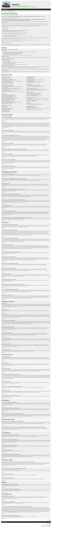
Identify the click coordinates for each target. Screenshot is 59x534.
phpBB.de (23, 196)
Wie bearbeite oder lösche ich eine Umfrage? (8, 98)
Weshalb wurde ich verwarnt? (6, 100)
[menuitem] (4, 9)
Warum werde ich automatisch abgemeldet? (8, 82)
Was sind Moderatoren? (30, 78)
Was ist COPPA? (4, 78)
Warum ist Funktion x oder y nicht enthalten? (32, 107)
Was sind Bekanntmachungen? (6, 109)
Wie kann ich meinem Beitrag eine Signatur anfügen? (9, 96)
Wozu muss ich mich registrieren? (6, 77)
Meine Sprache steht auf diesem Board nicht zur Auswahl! (9, 88)
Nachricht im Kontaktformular (19, 41)
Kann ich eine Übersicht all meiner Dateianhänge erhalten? (34, 104)
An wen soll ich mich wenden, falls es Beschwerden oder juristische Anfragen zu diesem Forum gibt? (38, 109)
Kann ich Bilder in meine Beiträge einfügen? (7, 108)
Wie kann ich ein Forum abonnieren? (31, 100)
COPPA (49, 136)
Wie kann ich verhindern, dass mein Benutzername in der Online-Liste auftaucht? (12, 86)
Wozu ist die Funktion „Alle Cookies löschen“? (8, 83)
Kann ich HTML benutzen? (5, 106)
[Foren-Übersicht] (6, 4)
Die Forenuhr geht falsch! (5, 87)
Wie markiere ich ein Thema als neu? (6, 103)
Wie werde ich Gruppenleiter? (30, 80)
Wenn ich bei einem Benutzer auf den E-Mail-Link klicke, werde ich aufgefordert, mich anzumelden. (13, 92)
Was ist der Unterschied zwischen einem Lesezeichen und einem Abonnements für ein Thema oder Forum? (38, 98)
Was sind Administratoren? (30, 77)
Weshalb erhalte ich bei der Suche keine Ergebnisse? (34, 93)
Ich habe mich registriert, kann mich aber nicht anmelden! (9, 79)
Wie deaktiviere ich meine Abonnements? (32, 101)
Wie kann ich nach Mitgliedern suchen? (32, 95)
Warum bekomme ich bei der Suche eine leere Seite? (34, 94)
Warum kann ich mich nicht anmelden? (7, 80)
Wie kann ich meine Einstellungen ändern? (7, 85)
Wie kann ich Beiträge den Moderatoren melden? (8, 101)
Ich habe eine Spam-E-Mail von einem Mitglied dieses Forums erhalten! (36, 86)
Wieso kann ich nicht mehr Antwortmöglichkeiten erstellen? (9, 97)
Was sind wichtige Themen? (5, 110)
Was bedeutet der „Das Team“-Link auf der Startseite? (34, 82)
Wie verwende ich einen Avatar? (6, 90)
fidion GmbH (49, 523)
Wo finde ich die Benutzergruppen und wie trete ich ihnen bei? (35, 79)
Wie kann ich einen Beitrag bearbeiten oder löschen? (9, 95)
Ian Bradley (49, 524)
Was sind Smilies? (4, 107)
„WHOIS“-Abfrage (18, 508)
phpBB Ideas (42, 502)
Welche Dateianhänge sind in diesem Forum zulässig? (34, 103)
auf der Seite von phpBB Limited (39, 497)
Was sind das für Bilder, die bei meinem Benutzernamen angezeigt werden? (12, 89)
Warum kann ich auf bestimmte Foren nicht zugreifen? (9, 99)
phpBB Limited (18, 196)
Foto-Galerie (16, 49)
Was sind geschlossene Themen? (6, 111)
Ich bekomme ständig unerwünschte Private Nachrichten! (34, 85)
